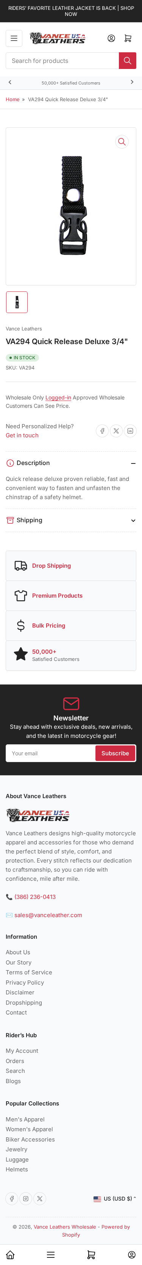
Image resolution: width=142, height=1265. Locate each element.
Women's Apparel (29, 1129)
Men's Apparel (25, 1119)
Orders (15, 1061)
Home (13, 99)
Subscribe (115, 753)
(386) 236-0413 (35, 896)
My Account (22, 1050)
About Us (18, 952)
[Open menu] (14, 38)
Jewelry (16, 1149)
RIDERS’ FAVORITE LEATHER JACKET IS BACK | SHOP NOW (71, 11)
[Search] (127, 61)
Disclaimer (20, 992)
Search (15, 1070)
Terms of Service (29, 972)
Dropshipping (24, 1002)
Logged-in (58, 397)
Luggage (17, 1159)
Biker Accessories (30, 1139)
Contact (16, 1012)
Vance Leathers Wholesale (65, 1227)
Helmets (17, 1169)
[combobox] (71, 60)
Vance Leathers (24, 329)
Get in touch (22, 435)
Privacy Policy (25, 982)
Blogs (13, 1081)
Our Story (18, 962)
